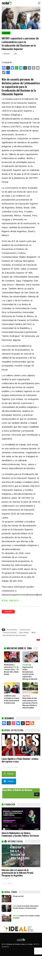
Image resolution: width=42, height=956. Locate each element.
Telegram (10, 781)
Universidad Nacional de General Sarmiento (14, 635)
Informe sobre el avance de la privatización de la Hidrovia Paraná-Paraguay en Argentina (18, 872)
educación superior (25, 629)
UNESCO (33, 632)
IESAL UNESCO (10, 600)
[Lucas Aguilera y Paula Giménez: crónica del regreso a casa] (21, 744)
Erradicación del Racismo (9, 632)
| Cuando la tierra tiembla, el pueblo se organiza (26, 916)
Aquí (37, 794)
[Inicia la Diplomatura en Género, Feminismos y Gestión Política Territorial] (21, 818)
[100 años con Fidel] (6, 898)
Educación (6, 33)
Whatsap (10, 774)
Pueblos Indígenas (24, 632)
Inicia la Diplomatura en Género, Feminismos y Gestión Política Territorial (20, 834)
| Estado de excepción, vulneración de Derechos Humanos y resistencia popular (25, 907)
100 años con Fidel (18, 896)
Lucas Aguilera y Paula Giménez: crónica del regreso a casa (20, 760)
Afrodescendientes (12, 629)
